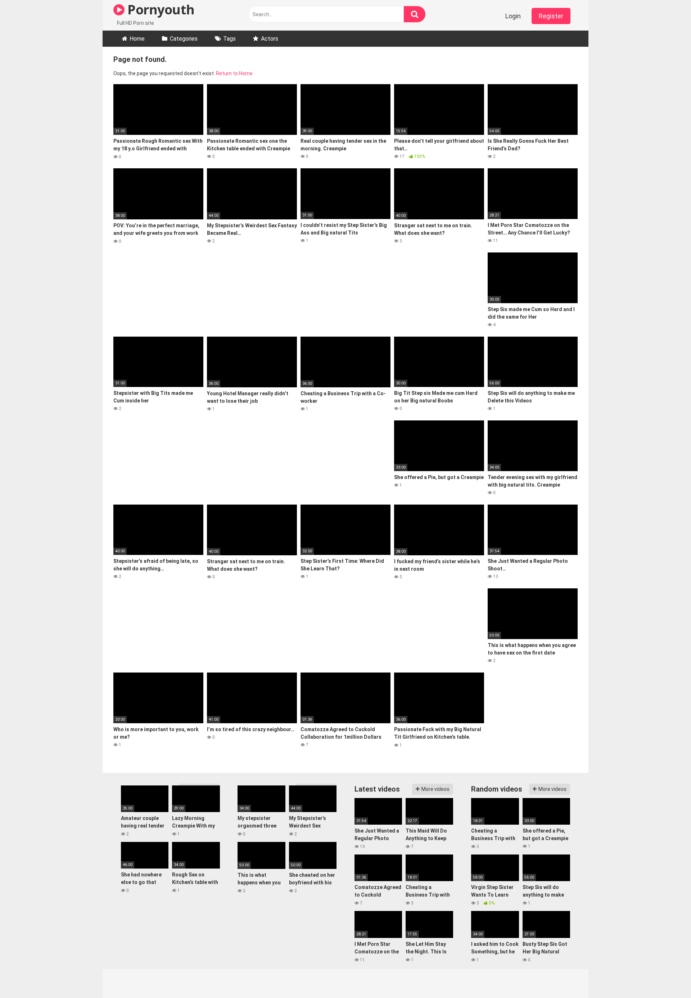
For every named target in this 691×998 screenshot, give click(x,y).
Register (551, 16)
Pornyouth (160, 9)
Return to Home (234, 73)
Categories (184, 38)
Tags (229, 38)
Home (137, 38)
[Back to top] (667, 976)
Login (513, 16)
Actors (269, 38)
